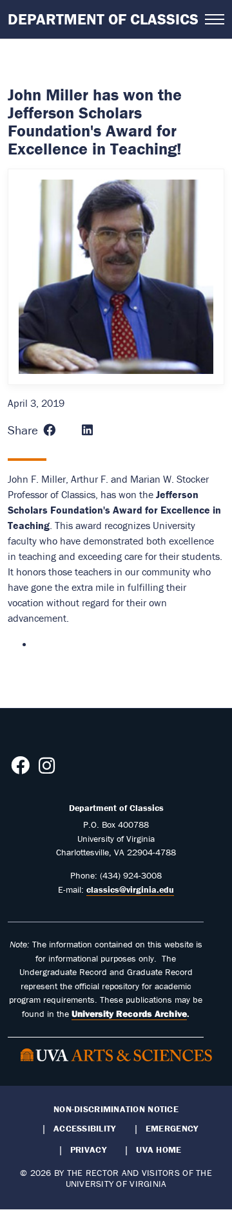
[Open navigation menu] (214, 19)
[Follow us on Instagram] (47, 769)
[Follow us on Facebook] (20, 769)
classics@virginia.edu (130, 889)
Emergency (172, 1128)
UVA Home (158, 1149)
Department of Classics (103, 19)
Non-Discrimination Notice (116, 1109)
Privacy (88, 1149)
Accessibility (84, 1128)
